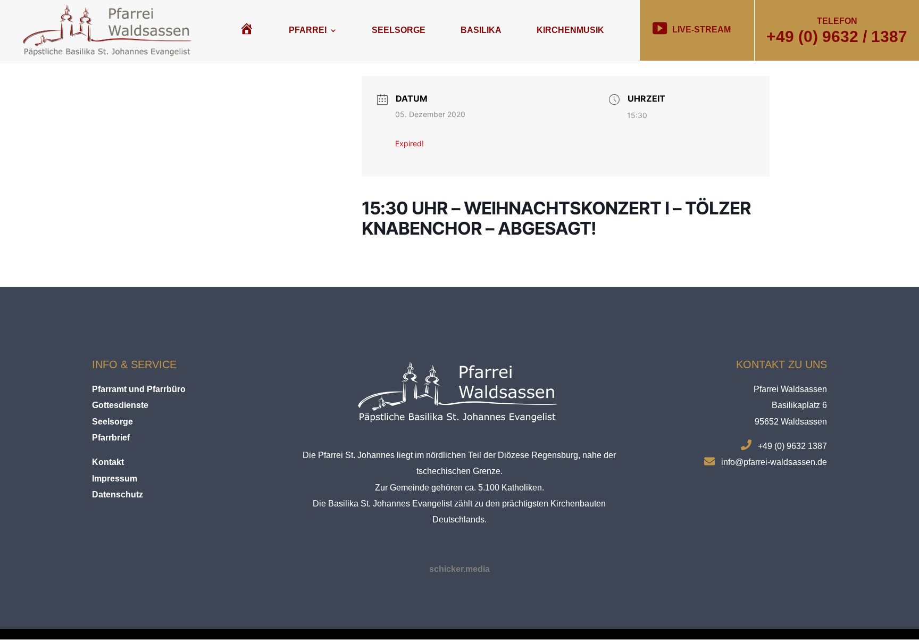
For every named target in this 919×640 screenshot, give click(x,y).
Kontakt (108, 462)
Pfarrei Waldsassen (790, 389)
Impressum (114, 478)
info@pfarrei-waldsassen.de (774, 462)
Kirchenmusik (570, 30)
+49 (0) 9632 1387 (792, 446)
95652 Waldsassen (791, 421)
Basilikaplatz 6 (799, 405)
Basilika (481, 30)
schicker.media (459, 568)
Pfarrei (308, 30)
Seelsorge (398, 30)
